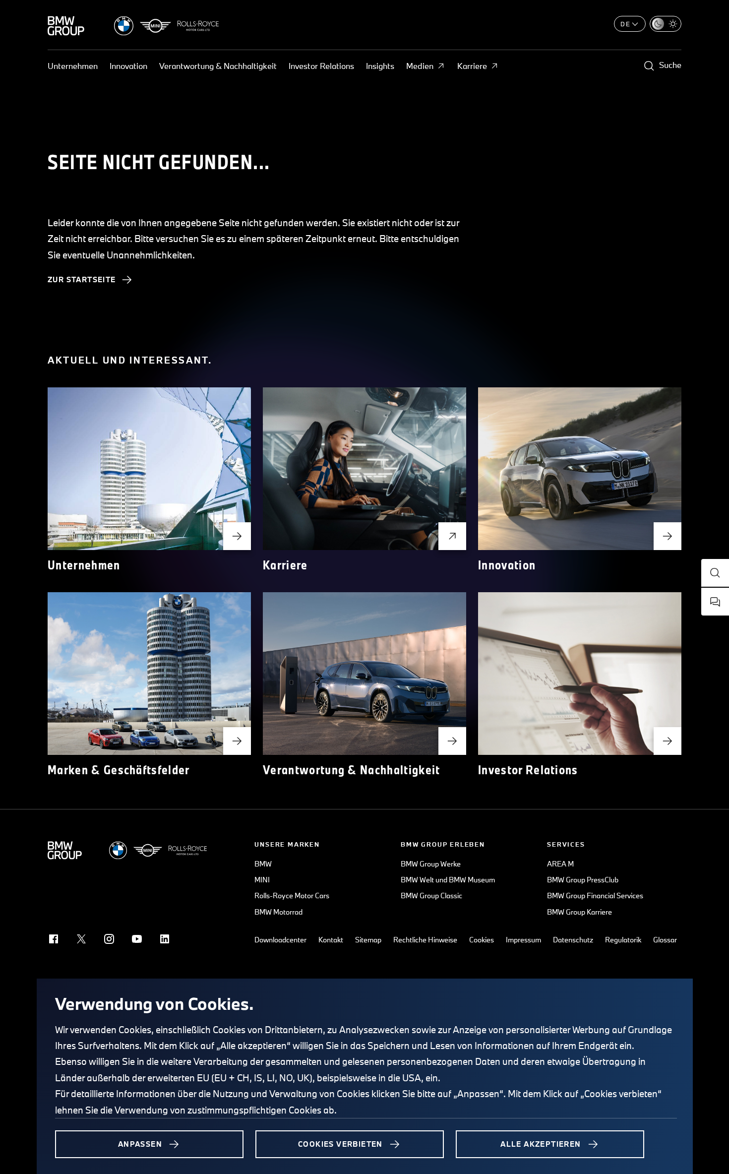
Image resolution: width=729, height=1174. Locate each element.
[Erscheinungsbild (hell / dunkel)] (665, 24)
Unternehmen (73, 66)
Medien (419, 66)
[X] (81, 939)
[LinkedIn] (165, 939)
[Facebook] (54, 939)
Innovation (128, 66)
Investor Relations (321, 66)
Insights (380, 66)
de (625, 24)
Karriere (472, 66)
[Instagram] (109, 939)
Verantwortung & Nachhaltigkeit (218, 66)
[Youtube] (137, 939)
